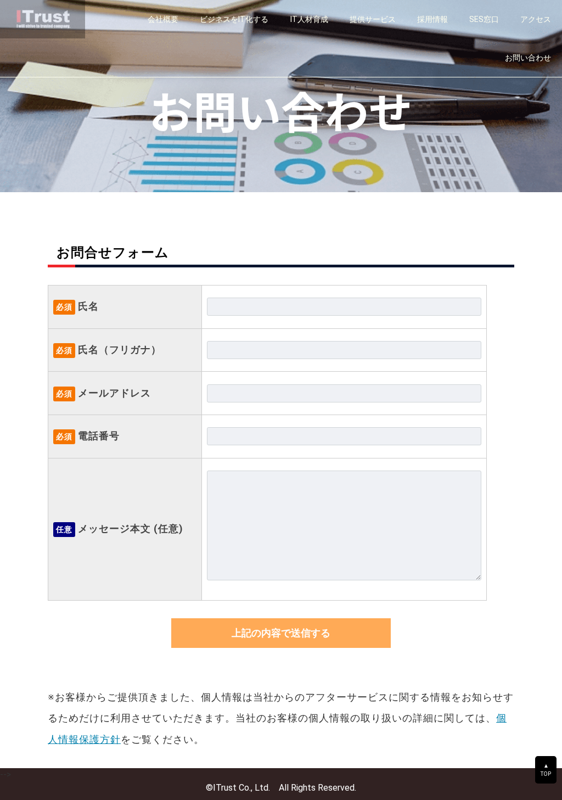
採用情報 (432, 19)
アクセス (535, 19)
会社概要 (163, 19)
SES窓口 (484, 19)
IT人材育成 (309, 19)
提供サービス (373, 19)
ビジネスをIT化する (234, 19)
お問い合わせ (528, 57)
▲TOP (546, 770)
